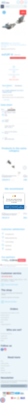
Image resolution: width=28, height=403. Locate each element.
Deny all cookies (7, 207)
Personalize (14, 207)
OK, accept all (20, 207)
